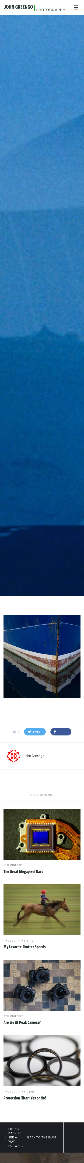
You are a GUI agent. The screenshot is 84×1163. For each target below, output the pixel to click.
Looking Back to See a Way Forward (14, 1137)
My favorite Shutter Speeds (25, 947)
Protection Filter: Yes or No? (25, 1098)
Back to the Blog (41, 1137)
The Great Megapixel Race (23, 871)
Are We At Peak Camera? (22, 1022)
